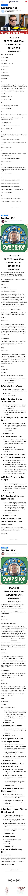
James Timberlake (10, 11)
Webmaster (8, 221)
